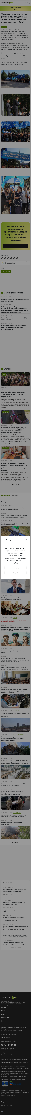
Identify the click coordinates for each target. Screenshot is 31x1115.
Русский (15, 573)
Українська (15, 568)
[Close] (26, 540)
